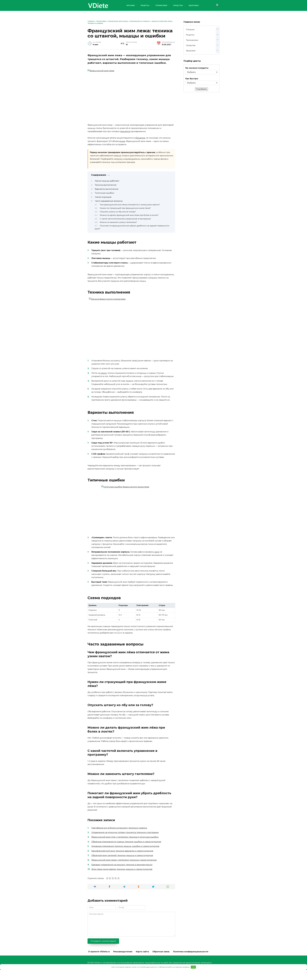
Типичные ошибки (104, 193)
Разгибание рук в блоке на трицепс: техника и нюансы (119, 828)
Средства (178, 5)
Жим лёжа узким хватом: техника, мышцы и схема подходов (121, 869)
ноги (156, 552)
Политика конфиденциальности (190, 951)
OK (193, 967)
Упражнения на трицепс (139, 21)
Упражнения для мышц (118, 21)
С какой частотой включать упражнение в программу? (125, 219)
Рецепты (145, 5)
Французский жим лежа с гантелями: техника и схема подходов (123, 860)
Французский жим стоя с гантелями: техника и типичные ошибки (125, 837)
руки (122, 141)
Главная (91, 21)
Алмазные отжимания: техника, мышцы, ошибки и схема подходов (125, 846)
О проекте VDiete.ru (99, 951)
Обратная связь (161, 951)
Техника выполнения (105, 185)
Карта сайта (142, 951)
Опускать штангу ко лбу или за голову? (118, 212)
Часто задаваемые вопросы (109, 201)
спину (103, 373)
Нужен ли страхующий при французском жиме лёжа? (125, 208)
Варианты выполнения (106, 189)
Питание (130, 5)
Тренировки (161, 5)
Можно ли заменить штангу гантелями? (118, 222)
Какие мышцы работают (107, 181)
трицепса (125, 131)
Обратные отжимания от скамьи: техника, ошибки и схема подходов (126, 842)
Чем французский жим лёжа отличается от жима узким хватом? (130, 205)
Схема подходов (103, 197)
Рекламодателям (122, 951)
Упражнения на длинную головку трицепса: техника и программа (125, 832)
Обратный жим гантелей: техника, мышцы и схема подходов (122, 855)
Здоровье (194, 5)
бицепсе (140, 138)
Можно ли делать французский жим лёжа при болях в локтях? (129, 215)
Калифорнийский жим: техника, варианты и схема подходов (122, 851)
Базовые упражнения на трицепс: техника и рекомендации (121, 865)
